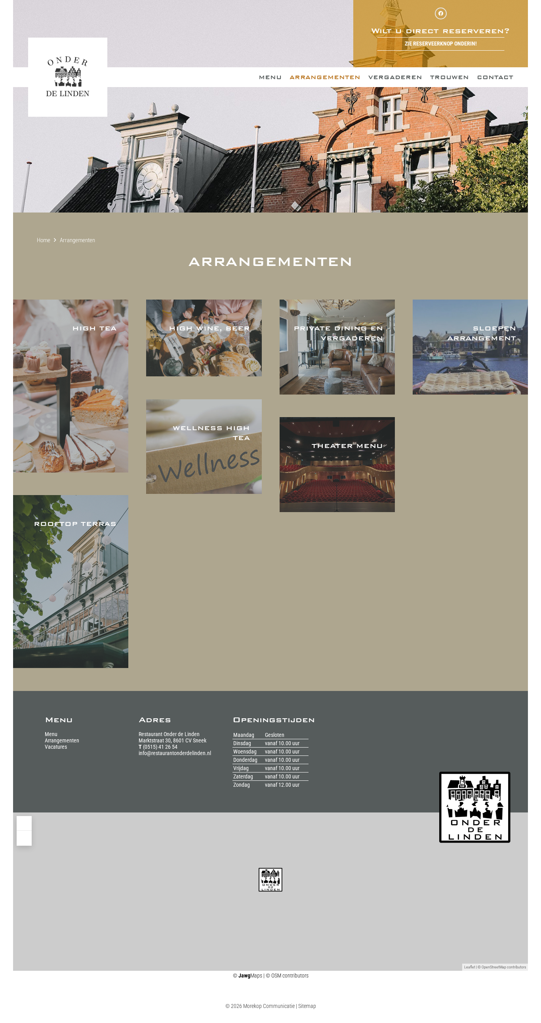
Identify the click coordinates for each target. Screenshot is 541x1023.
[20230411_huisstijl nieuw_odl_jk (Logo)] (67, 77)
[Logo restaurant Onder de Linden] (483, 807)
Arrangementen (62, 740)
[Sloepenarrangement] (470, 347)
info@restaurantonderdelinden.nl (175, 753)
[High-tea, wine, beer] (70, 386)
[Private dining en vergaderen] (337, 347)
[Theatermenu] (337, 464)
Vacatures (56, 747)
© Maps (247, 975)
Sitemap (307, 1006)
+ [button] (24, 823)
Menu (51, 734)
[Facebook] (441, 13)
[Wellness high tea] (203, 446)
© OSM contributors (287, 975)
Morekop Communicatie (269, 1006)
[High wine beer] (203, 338)
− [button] (24, 838)
